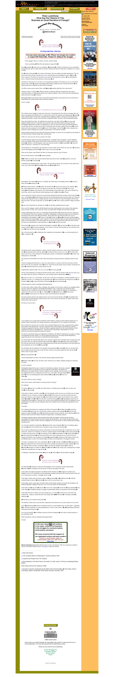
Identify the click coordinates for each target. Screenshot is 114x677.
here (46, 546)
